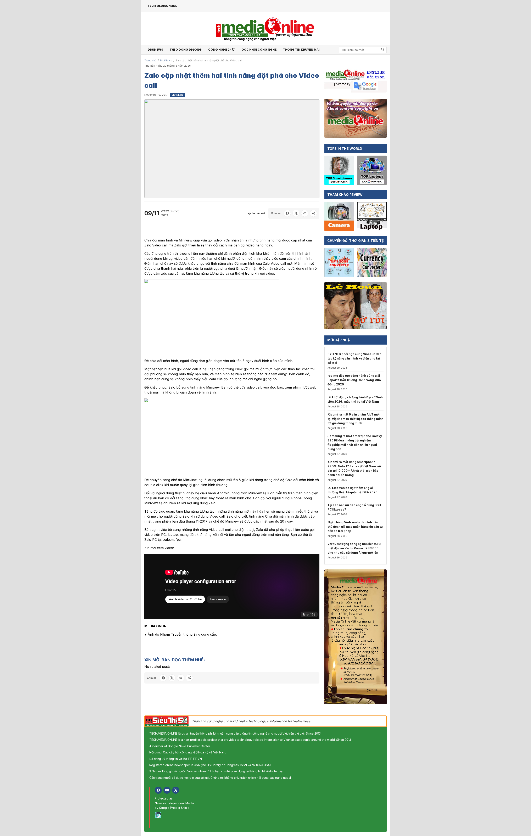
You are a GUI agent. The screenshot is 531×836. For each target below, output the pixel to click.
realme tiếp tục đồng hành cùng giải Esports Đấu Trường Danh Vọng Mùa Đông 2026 (354, 380)
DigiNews (166, 60)
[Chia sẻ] (313, 213)
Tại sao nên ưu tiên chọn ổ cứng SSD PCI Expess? (354, 507)
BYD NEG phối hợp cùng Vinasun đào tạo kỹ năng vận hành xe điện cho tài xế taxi (354, 358)
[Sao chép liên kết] (304, 213)
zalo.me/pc (172, 539)
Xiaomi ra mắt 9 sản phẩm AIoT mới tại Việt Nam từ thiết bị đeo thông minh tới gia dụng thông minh (356, 419)
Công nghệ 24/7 (221, 50)
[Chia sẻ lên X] (296, 213)
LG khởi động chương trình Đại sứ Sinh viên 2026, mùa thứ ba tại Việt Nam (355, 399)
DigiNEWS (155, 50)
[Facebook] (158, 790)
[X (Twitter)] (175, 790)
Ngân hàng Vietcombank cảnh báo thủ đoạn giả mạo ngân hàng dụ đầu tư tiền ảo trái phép (355, 526)
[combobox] (363, 49)
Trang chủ (150, 60)
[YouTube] (167, 790)
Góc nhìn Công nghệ (258, 50)
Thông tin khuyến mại (301, 50)
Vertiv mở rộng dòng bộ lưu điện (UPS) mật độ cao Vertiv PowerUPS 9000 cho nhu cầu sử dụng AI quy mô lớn (355, 548)
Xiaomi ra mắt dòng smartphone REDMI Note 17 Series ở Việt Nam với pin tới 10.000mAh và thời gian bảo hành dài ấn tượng (354, 468)
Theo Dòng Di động (186, 50)
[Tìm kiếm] (382, 50)
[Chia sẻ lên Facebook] (287, 213)
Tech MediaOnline (162, 6)
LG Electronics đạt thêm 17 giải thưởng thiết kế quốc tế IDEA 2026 (353, 490)
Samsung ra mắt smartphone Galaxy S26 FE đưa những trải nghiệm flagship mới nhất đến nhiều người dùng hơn (355, 442)
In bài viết (258, 213)
